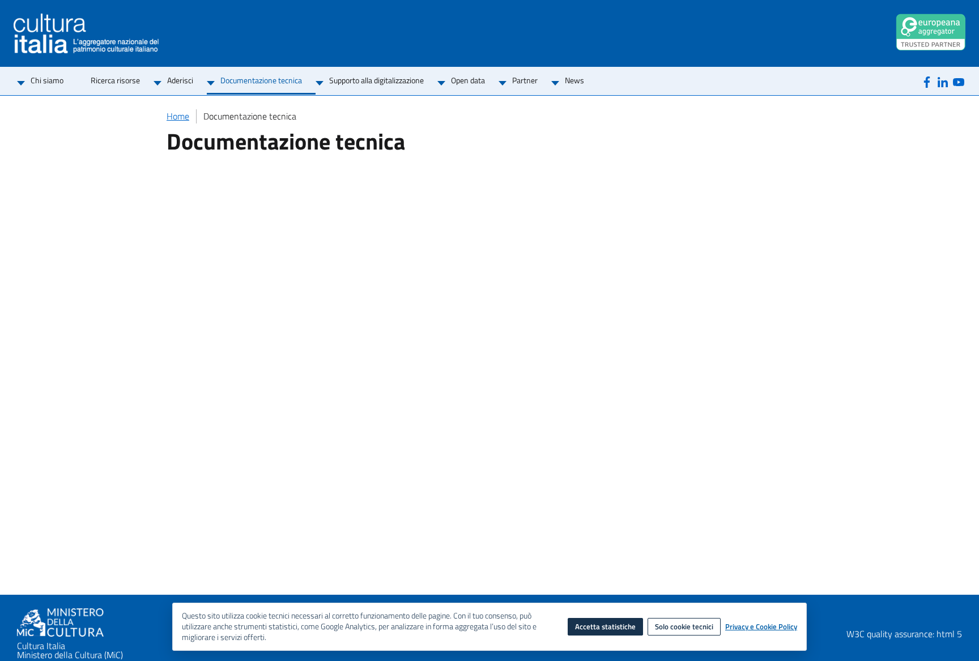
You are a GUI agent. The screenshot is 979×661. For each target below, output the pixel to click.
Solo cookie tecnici (684, 626)
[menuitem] (47, 81)
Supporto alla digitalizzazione (376, 80)
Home (178, 116)
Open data (468, 80)
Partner (525, 80)
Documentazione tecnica (261, 80)
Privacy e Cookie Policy (761, 627)
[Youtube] (958, 81)
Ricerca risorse (115, 80)
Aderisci (180, 80)
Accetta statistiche (605, 626)
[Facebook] (927, 81)
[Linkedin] (943, 81)
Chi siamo (47, 80)
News (574, 80)
